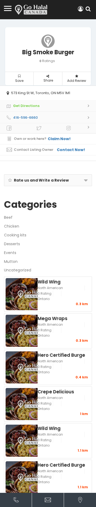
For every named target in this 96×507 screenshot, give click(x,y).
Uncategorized (17, 270)
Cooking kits (15, 235)
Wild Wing (49, 282)
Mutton (11, 261)
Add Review (76, 80)
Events (10, 252)
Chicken (11, 226)
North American (50, 288)
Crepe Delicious (56, 391)
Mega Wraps (52, 318)
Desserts (12, 244)
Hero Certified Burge (61, 355)
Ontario (44, 299)
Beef (8, 217)
